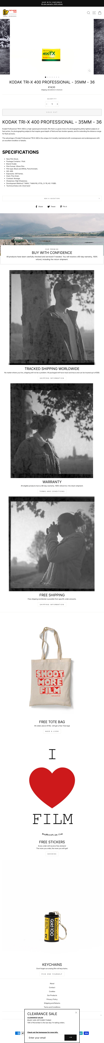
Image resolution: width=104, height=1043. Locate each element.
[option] (52, 2)
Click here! (26, 186)
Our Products (52, 995)
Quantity (52, 99)
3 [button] (50, 77)
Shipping (44, 90)
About (52, 983)
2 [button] (48, 77)
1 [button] (45, 77)
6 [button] (56, 77)
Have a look (52, 731)
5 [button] (54, 77)
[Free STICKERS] (52, 788)
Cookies (52, 991)
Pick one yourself (52, 974)
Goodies (52, 854)
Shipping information (52, 378)
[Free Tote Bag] (52, 668)
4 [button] (52, 77)
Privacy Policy (52, 999)
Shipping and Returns (52, 1003)
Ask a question (52, 198)
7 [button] (59, 77)
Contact (52, 987)
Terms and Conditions (52, 491)
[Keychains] (52, 910)
